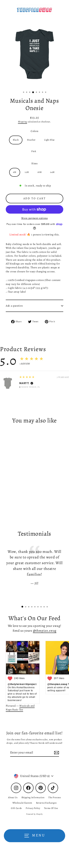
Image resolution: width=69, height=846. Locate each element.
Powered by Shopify (34, 814)
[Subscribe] (56, 753)
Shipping (22, 121)
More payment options (34, 218)
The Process (54, 797)
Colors (34, 131)
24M (52, 172)
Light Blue (49, 139)
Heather (31, 139)
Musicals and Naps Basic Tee (20, 707)
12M (27, 172)
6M (14, 172)
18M (39, 172)
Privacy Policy (33, 808)
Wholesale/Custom (22, 802)
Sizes (34, 163)
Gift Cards (16, 808)
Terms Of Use (51, 808)
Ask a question (14, 305)
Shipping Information (33, 797)
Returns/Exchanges (46, 802)
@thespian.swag (45, 630)
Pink (33, 151)
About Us (12, 797)
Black (16, 139)
